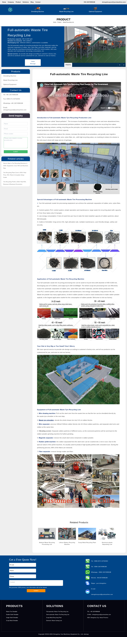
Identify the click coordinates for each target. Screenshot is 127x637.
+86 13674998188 (89, 2)
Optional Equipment (95, 11)
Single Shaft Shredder (12, 617)
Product (18, 2)
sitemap (86, 634)
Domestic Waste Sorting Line (54, 620)
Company (11, 2)
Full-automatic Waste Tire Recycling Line (57, 611)
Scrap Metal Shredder (12, 620)
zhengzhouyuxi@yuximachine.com (114, 2)
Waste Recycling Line (66, 11)
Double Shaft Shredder (12, 614)
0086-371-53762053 (13, 99)
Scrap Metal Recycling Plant (54, 617)
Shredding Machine (37, 11)
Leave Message (33, 62)
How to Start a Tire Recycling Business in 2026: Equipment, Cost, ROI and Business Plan (15, 166)
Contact (37, 2)
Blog (32, 2)
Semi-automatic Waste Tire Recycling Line (57, 614)
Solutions (26, 2)
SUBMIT (36, 590)
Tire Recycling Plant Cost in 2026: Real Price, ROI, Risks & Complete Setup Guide (14, 175)
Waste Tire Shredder (11, 611)
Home (4, 2)
